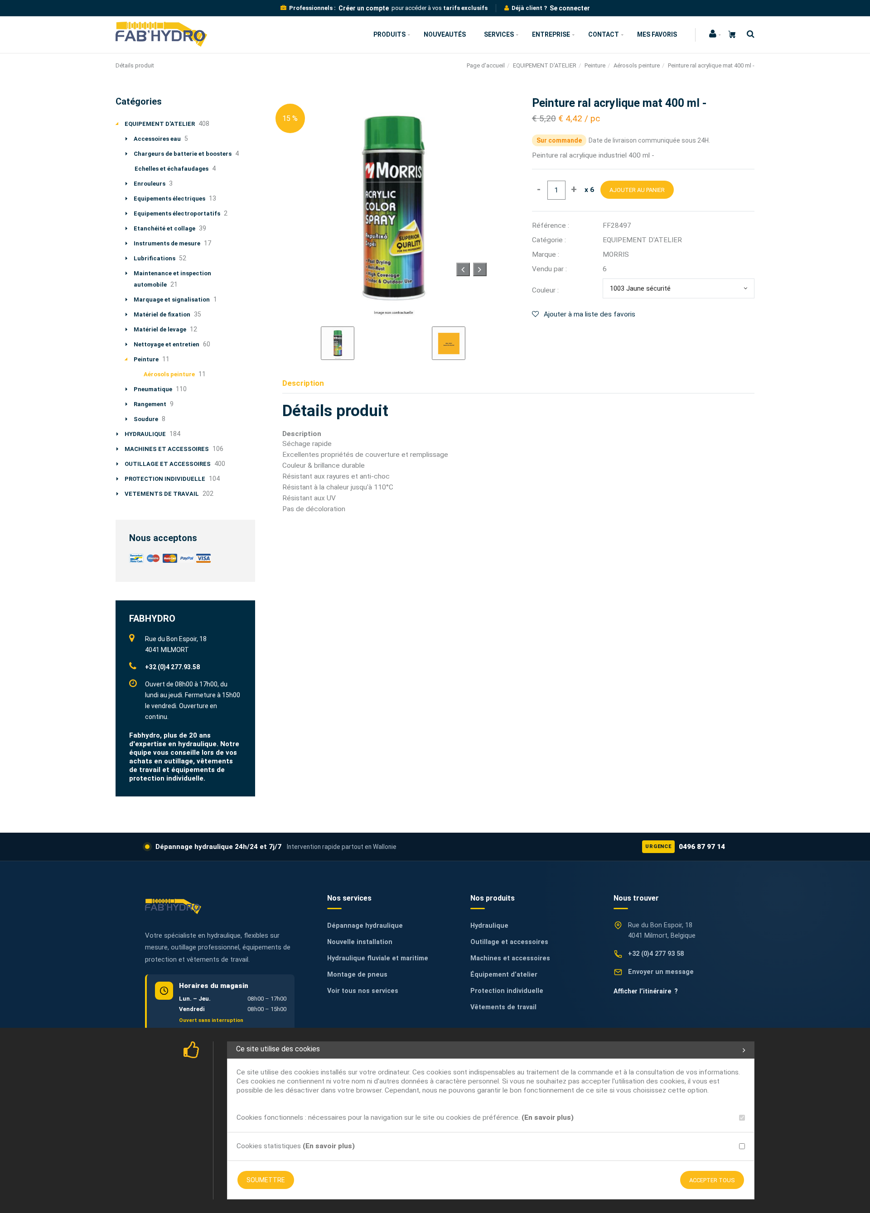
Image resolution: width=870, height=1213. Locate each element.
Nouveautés (445, 34)
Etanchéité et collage (164, 228)
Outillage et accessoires (509, 942)
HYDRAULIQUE (145, 434)
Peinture (595, 65)
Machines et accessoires (510, 958)
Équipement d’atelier (503, 974)
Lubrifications (154, 258)
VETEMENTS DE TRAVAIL (162, 493)
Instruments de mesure (167, 243)
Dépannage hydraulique (365, 926)
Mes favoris (657, 34)
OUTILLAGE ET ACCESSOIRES (168, 463)
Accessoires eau (157, 138)
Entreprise (551, 34)
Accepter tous (712, 1180)
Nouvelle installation (359, 942)
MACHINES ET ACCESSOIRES (167, 449)
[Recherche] (748, 34)
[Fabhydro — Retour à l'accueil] (173, 906)
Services (499, 34)
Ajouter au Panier (637, 190)
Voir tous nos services (362, 991)
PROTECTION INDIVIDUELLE (165, 478)
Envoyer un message (661, 972)
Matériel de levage (160, 329)
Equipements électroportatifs (177, 213)
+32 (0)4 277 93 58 (656, 954)
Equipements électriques (169, 198)
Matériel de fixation (162, 314)
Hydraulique (489, 926)
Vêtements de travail (503, 1007)
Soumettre (265, 1180)
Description (303, 383)
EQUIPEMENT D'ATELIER (544, 65)
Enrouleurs (149, 183)
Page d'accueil (486, 65)
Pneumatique (153, 389)
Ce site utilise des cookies (278, 1049)
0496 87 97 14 (685, 847)
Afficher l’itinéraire (646, 991)
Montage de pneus (357, 974)
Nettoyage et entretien (166, 344)
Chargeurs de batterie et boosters (183, 153)
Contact (603, 34)
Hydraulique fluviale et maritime (377, 958)
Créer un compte (363, 8)
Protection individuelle (506, 991)
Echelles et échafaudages (171, 168)
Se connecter (570, 8)
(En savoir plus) (548, 1117)
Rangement (150, 404)
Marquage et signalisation (172, 299)
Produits (389, 34)
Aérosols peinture (637, 65)
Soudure (146, 419)
